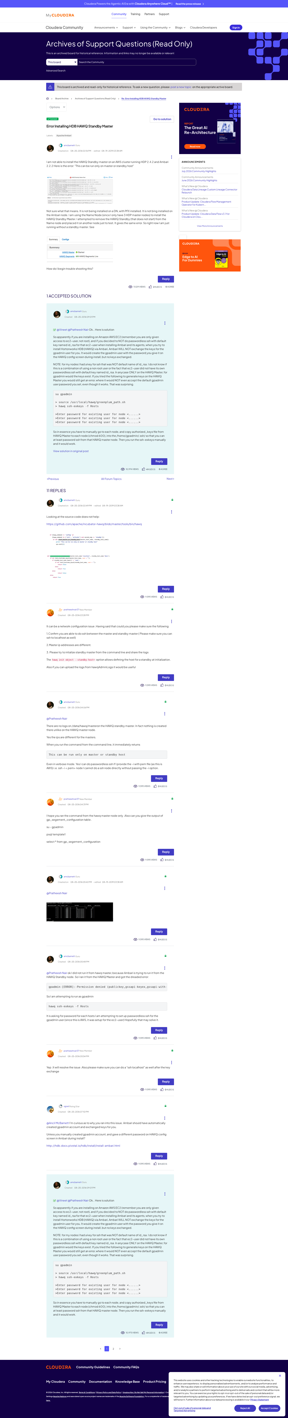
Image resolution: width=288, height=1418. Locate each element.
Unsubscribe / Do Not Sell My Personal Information (143, 1392)
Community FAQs (126, 1367)
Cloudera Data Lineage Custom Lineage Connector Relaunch (209, 191)
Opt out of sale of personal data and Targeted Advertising (192, 1409)
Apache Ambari (63, 135)
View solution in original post (71, 451)
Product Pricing (154, 1381)
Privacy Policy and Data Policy (108, 1392)
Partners (149, 14)
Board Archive (61, 98)
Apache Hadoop (60, 1396)
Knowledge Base (127, 1381)
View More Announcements (210, 226)
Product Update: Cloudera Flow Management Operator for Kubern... (206, 203)
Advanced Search (56, 70)
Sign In (236, 27)
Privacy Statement (259, 1399)
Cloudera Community (64, 27)
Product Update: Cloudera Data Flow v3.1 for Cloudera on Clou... (206, 215)
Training (135, 14)
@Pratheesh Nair (78, 329)
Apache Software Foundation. (132, 1396)
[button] (170, 156)
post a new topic (181, 87)
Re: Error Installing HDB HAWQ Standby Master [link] (144, 98)
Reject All (245, 1408)
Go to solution (162, 119)
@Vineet (62, 329)
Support (164, 14)
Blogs (178, 27)
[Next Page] (119, 1349)
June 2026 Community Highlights (199, 180)
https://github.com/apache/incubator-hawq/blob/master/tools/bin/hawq (94, 524)
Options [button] (55, 107)
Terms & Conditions (87, 1392)
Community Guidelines (93, 1367)
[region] (227, 1394)
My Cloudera (55, 1381)
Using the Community (154, 27)
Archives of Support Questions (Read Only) (95, 98)
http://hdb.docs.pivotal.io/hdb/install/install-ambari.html (83, 1145)
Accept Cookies (269, 1408)
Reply (166, 279)
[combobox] (136, 62)
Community (119, 14)
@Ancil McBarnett (57, 1123)
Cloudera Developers (203, 27)
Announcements (104, 27)
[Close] (280, 1375)
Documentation (100, 1381)
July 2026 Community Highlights (199, 171)
